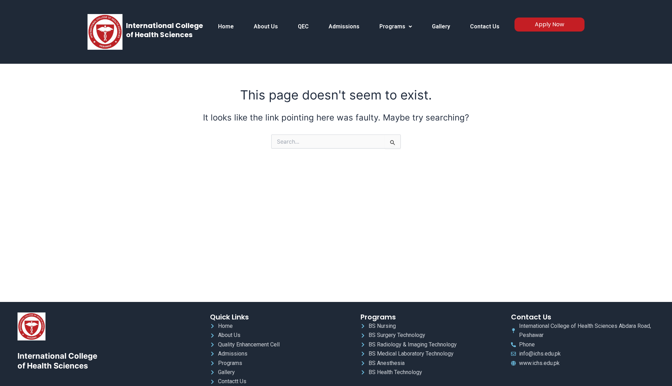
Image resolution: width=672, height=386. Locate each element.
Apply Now (549, 24)
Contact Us (484, 26)
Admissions (344, 26)
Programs (392, 26)
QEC (303, 26)
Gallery (441, 26)
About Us (266, 26)
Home (226, 26)
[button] (395, 26)
